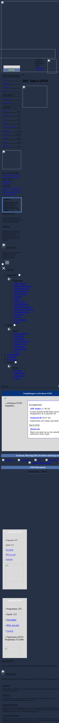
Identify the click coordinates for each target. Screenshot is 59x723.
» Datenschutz (19, 373)
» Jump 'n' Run (19, 344)
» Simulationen (19, 349)
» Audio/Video (19, 283)
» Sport (16, 351)
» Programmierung (21, 312)
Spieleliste (11, 357)
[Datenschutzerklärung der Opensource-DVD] (40, 463)
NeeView (5, 91)
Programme (12, 275)
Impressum (40, 68)
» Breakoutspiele (20, 333)
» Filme (16, 299)
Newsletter (12, 359)
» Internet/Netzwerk (22, 307)
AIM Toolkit (6, 175)
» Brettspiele (18, 336)
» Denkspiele (18, 338)
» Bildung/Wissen (21, 288)
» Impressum (18, 376)
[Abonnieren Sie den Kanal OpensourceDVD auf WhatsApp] (24, 460)
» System (17, 317)
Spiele (9, 325)
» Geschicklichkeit (21, 341)
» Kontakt (17, 370)
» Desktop (17, 296)
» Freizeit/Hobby (20, 304)
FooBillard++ (7, 103)
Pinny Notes (6, 87)
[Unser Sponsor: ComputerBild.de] (12, 651)
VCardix (5, 80)
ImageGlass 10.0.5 (14, 193)
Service (10, 362)
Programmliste (13, 354)
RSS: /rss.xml (10, 555)
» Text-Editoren (20, 320)
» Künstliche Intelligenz (23, 309)
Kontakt (39, 70)
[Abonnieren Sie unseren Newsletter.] (52, 460)
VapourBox (6, 83)
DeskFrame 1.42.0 (9, 195)
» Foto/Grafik (19, 301)
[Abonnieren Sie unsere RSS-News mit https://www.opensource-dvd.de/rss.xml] (38, 460)
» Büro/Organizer (20, 291)
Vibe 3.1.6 (5, 188)
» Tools (16, 322)
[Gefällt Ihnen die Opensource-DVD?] (7, 460)
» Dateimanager (20, 294)
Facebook (9, 559)
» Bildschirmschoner (22, 286)
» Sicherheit (18, 314)
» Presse (16, 378)
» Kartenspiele (19, 346)
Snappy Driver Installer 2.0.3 (11, 189)
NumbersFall (6, 99)
